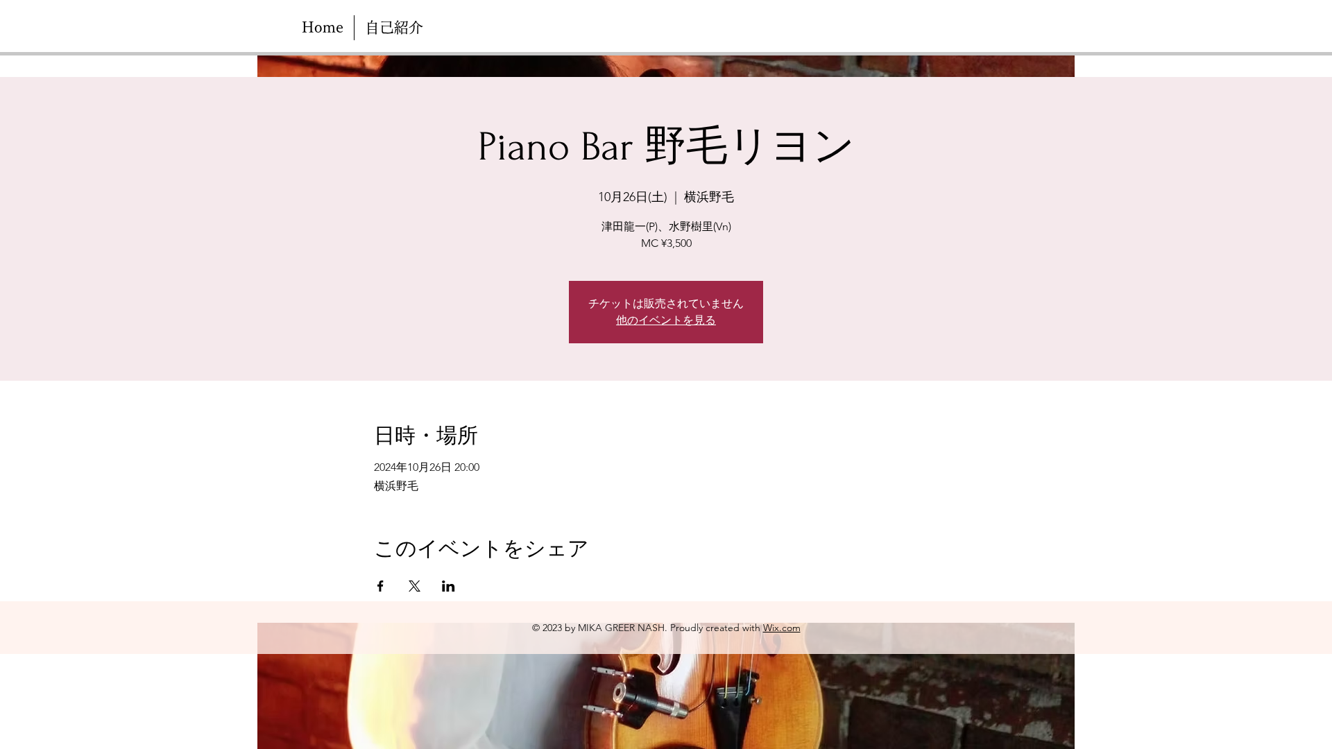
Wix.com (782, 627)
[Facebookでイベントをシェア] (380, 586)
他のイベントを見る (666, 320)
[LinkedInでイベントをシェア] (448, 586)
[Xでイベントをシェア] (414, 586)
